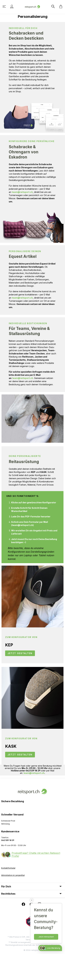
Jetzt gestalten (20, 653)
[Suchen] (52, 6)
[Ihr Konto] (11, 6)
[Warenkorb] (60, 6)
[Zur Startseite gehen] (32, 6)
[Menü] (4, 6)
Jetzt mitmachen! (46, 937)
